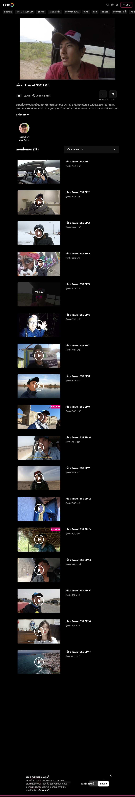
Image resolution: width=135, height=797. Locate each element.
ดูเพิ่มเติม (21, 115)
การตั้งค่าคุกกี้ (87, 783)
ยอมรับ (103, 783)
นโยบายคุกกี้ (43, 790)
